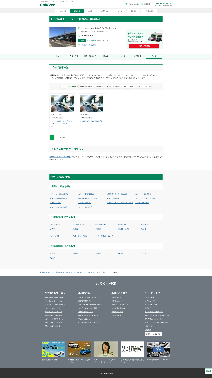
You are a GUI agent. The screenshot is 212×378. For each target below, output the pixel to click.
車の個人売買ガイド (85, 319)
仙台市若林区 (101, 224)
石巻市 (52, 229)
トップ (58, 56)
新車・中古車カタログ (120, 304)
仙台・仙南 (54, 236)
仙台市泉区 (145, 224)
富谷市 (143, 229)
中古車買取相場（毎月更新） (89, 315)
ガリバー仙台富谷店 (85, 207)
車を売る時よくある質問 (87, 308)
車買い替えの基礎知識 (53, 323)
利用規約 (148, 308)
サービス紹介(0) (128, 86)
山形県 (143, 253)
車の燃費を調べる (118, 308)
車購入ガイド (105, 11)
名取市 (75, 229)
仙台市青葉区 (55, 224)
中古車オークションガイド (88, 323)
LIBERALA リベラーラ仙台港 (117, 194)
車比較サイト (116, 315)
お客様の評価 (149, 11)
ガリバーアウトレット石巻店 (145, 198)
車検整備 (133, 11)
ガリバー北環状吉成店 (86, 194)
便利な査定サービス (85, 312)
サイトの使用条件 (151, 304)
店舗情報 (137, 56)
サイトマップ (150, 301)
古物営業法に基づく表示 (154, 319)
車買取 (90, 11)
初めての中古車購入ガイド (55, 304)
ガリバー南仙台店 (84, 203)
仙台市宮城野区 (79, 224)
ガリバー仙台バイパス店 (58, 198)
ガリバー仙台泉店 (113, 198)
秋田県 (121, 253)
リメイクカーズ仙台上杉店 (59, 194)
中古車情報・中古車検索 (54, 297)
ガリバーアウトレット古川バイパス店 (120, 203)
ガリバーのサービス (52, 308)
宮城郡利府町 (123, 229)
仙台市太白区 (123, 224)
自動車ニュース (117, 301)
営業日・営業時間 (89, 45)
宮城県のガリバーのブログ (60, 157)
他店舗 (208, 371)
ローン (120, 11)
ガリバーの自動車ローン (54, 319)
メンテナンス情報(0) (113, 86)
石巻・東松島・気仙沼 (104, 236)
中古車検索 (62, 11)
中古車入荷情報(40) (86, 86)
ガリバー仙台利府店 (142, 203)
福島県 (52, 258)
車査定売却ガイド (85, 301)
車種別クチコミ (117, 312)
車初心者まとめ (117, 297)
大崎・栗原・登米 (80, 236)
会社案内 (148, 330)
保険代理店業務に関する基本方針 (157, 315)
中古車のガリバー (46, 272)
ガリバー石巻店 (55, 203)
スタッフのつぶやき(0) (143, 86)
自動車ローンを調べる (53, 315)
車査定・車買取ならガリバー (89, 297)
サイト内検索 (150, 297)
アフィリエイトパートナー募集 (156, 323)
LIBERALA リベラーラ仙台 (87, 198)
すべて (64, 86)
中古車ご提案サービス (53, 301)
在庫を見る (74, 56)
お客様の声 (149, 326)
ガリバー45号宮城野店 (143, 194)
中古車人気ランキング (53, 312)
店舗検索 (77, 11)
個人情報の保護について (154, 312)
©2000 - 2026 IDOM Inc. (106, 373)
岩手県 (75, 253)
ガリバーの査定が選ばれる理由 (90, 304)
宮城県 (98, 253)
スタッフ (121, 56)
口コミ (106, 56)
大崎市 (98, 229)
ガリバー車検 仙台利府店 (58, 207)
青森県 (52, 253)
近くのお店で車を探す (53, 326)
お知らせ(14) (100, 86)
